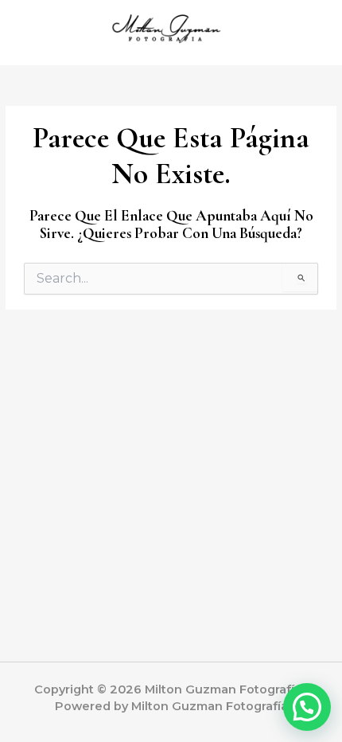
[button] (307, 707)
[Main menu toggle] (309, 33)
